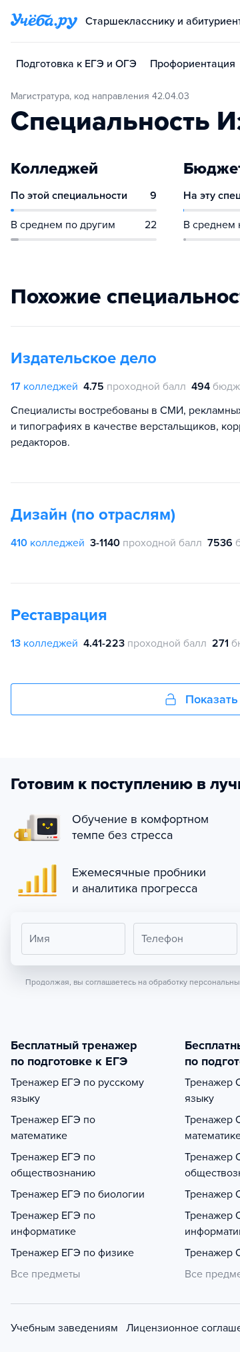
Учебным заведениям (64, 1328)
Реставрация (59, 615)
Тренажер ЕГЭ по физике (72, 1253)
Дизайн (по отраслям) (93, 514)
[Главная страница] (44, 21)
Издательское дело (84, 358)
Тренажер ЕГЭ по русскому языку (77, 1090)
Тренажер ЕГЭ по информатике (53, 1223)
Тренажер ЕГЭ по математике (53, 1127)
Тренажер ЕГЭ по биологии (78, 1194)
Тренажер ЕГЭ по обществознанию (53, 1165)
